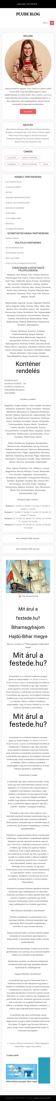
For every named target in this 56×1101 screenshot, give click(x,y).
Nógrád (19, 139)
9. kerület (34, 512)
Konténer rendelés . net (15, 383)
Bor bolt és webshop (15, 208)
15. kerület (36, 518)
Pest (25, 139)
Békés (27, 129)
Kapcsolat (28, 111)
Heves (16, 135)
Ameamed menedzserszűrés (18, 198)
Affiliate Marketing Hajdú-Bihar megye (21, 1081)
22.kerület (46, 525)
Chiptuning (10, 213)
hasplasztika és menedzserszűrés (21, 263)
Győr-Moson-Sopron (36, 132)
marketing (11, 164)
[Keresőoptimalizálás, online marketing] (28, 14)
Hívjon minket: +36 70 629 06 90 (27, 4)
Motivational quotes (15, 253)
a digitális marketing (43, 95)
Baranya (21, 129)
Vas (27, 142)
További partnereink (15, 229)
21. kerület (37, 525)
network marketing (29, 157)
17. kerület (23, 521)
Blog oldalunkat (33, 89)
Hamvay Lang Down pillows (17, 203)
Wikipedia (10, 224)
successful (11, 157)
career (45, 164)
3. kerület (35, 506)
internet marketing (29, 164)
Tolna (22, 142)
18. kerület (33, 521)
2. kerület (26, 506)
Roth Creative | (36, 1098)
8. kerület (25, 512)
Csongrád (18, 132)
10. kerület (43, 512)
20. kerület (27, 525)
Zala (39, 142)
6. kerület (31, 509)
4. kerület (44, 506)
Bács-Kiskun (12, 129)
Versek (9, 192)
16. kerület (46, 518)
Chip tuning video (13, 218)
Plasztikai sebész (13, 187)
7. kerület (17, 512)
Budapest (10, 132)
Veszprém (33, 142)
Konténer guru (11, 380)
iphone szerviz (12, 238)
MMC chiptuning (13, 258)
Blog (8, 101)
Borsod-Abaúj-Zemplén (39, 129)
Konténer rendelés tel (14, 387)
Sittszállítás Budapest (14, 390)
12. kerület (31, 515)
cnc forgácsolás (13, 182)
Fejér (25, 132)
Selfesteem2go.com (14, 248)
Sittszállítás (10, 393)
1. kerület (18, 506)
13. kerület (17, 518)
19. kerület (17, 525)
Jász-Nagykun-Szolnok (29, 135)
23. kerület (28, 528)
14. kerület (27, 518)
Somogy (30, 139)
